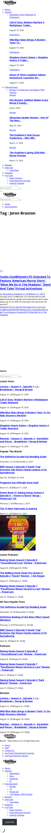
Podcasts (9, 173)
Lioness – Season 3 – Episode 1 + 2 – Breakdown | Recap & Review (19, 388)
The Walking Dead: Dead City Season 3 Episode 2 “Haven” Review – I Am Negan (22, 574)
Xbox (11, 776)
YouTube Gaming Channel (16, 755)
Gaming (8, 12)
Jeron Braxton (18, 312)
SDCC (26, 312)
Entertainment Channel (19, 180)
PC (10, 781)
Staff (7, 748)
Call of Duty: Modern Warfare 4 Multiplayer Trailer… (26, 24)
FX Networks (23, 309)
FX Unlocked (34, 309)
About (7, 9)
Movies (12, 95)
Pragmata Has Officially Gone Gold (19, 482)
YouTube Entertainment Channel (19, 753)
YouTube (9, 175)
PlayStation (14, 17)
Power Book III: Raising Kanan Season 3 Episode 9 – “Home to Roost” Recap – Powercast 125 (22, 495)
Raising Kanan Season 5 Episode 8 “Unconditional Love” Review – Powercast (23, 561)
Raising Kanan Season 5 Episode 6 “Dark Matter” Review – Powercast (22, 682)
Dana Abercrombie (11, 294)
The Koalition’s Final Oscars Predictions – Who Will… (24, 136)
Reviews (8, 165)
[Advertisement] (25, 243)
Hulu (10, 312)
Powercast (14, 791)
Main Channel (15, 178)
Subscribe (9, 822)
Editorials (9, 167)
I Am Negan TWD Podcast (20, 794)
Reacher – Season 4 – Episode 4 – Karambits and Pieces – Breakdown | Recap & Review (24, 440)
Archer (23, 307)
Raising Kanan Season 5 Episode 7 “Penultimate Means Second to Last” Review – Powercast (25, 588)
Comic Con (35, 307)
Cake (28, 307)
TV (1, 271)
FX (16, 309)
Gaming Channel (16, 183)
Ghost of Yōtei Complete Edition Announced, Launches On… (27, 76)
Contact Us (9, 750)
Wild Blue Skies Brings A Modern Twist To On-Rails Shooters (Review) (25, 414)
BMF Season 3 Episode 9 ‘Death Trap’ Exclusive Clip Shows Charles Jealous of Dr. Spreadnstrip (23, 469)
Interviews (14, 170)
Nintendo (13, 778)
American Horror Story (10, 307)
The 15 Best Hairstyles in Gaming (18, 508)
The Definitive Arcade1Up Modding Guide (23, 456)
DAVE (13, 309)
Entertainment (11, 87)
